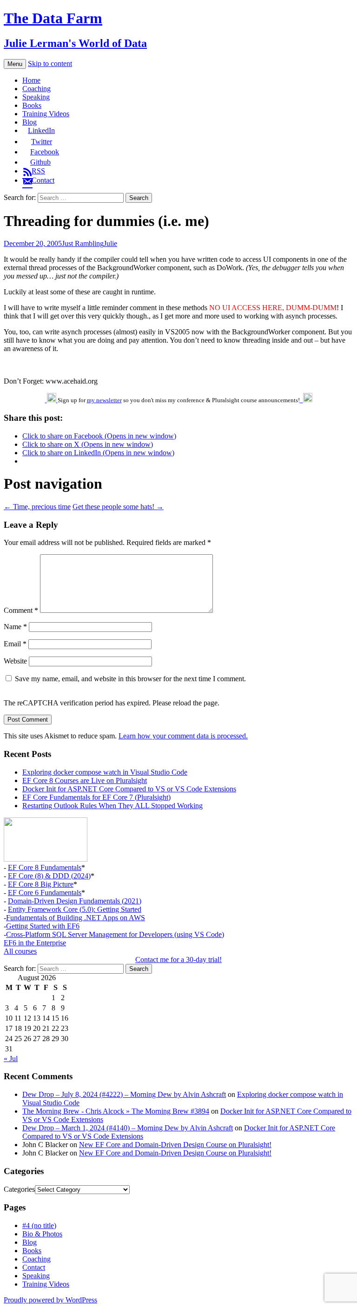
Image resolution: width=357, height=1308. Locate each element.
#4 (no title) (39, 1225)
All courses (20, 951)
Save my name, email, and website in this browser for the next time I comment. (130, 679)
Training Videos (45, 114)
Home (31, 80)
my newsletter (104, 400)
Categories (19, 1189)
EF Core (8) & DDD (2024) (49, 876)
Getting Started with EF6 (42, 926)
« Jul (11, 1058)
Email (15, 644)
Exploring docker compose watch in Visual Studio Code (104, 772)
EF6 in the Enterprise (35, 943)
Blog (29, 122)
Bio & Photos (42, 1234)
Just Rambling (83, 243)
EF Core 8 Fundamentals (44, 867)
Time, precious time (37, 507)
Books (31, 105)
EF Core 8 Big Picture (40, 884)
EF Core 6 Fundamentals (44, 892)
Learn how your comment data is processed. (183, 736)
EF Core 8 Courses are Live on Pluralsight (84, 780)
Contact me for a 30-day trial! (178, 959)
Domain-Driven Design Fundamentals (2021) (74, 901)
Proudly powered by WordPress (50, 1300)
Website (15, 661)
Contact (33, 1267)
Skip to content (50, 63)
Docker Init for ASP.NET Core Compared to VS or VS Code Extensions (129, 789)
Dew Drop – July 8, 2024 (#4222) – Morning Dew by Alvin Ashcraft (124, 1094)
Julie (110, 243)
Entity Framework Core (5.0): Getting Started (74, 909)
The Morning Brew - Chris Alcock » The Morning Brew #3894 (115, 1111)
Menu (14, 63)
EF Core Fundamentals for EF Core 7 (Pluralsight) (96, 797)
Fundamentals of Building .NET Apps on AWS (75, 918)
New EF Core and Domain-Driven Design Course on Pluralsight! (175, 1145)
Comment (21, 610)
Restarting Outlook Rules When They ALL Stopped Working (112, 806)
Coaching (36, 89)
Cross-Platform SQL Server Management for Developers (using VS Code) (115, 934)
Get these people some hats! (118, 507)
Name (15, 627)
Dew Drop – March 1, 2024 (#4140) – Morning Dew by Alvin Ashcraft (127, 1128)
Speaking (36, 97)
